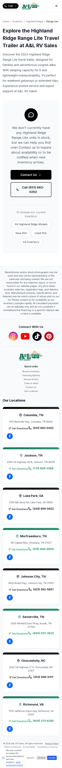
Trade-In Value (31, 383)
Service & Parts (31, 379)
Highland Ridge (34, 21)
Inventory (18, 21)
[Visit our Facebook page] (10, 436)
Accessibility (29, 747)
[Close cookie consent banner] (59, 758)
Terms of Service (12, 747)
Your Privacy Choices (47, 747)
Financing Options (31, 375)
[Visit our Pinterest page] (49, 336)
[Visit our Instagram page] (13, 336)
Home (6, 21)
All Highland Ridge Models (31, 224)
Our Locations (31, 391)
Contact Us (29, 174)
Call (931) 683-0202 (33, 190)
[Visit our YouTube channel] (25, 336)
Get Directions (20, 428)
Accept (51, 758)
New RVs (21, 233)
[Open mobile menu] (56, 6)
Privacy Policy (52, 743)
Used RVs (41, 233)
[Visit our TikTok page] (37, 336)
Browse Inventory (31, 371)
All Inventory (31, 242)
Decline (41, 758)
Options (30, 758)
